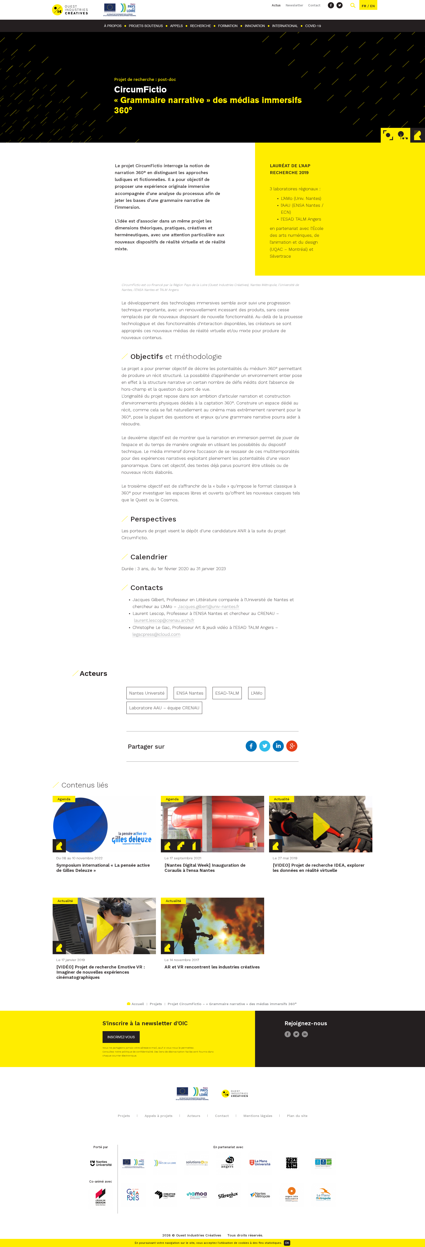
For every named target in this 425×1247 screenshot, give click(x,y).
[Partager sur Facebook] (251, 746)
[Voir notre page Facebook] (331, 5)
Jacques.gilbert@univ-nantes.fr (208, 606)
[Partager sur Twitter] (264, 746)
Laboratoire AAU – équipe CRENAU (164, 707)
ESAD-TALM (227, 693)
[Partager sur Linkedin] (278, 746)
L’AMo (256, 693)
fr (364, 6)
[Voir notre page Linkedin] (305, 1036)
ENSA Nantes (189, 693)
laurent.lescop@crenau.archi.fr (164, 620)
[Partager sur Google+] (291, 746)
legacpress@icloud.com (156, 634)
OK (287, 1243)
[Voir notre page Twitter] (339, 5)
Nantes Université (147, 693)
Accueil (138, 1004)
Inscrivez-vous (121, 1037)
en (372, 6)
